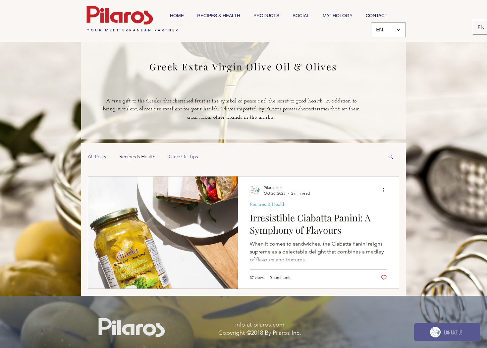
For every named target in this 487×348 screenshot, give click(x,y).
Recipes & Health (137, 156)
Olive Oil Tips (183, 156)
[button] (391, 157)
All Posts (97, 156)
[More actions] (386, 190)
